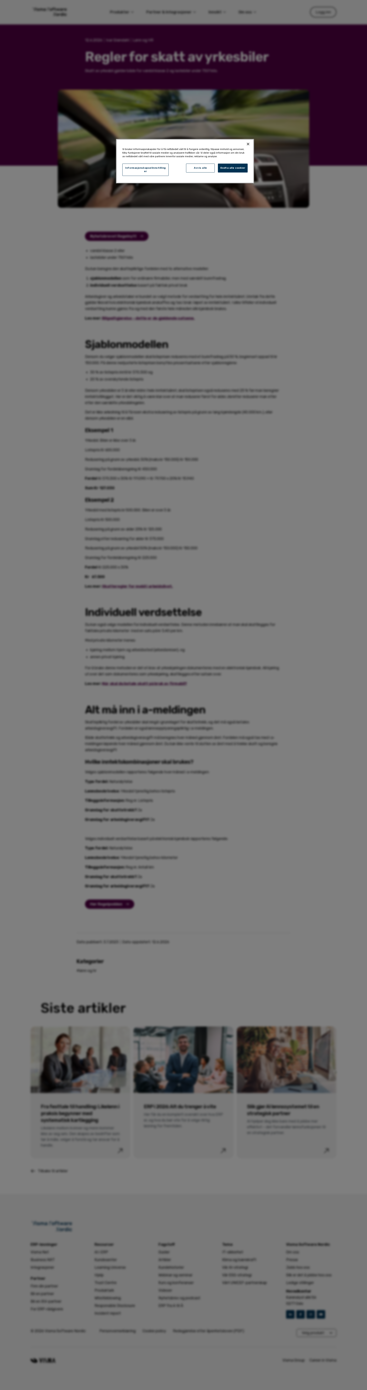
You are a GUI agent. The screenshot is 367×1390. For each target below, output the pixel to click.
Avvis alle (200, 167)
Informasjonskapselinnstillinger (145, 169)
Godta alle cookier (232, 167)
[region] (185, 161)
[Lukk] (248, 144)
